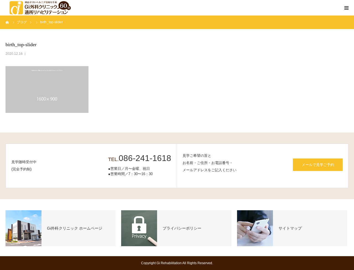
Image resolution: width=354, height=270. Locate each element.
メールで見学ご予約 (318, 165)
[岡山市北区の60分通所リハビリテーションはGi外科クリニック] (39, 8)
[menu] (346, 7)
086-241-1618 (145, 158)
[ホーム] (7, 22)
